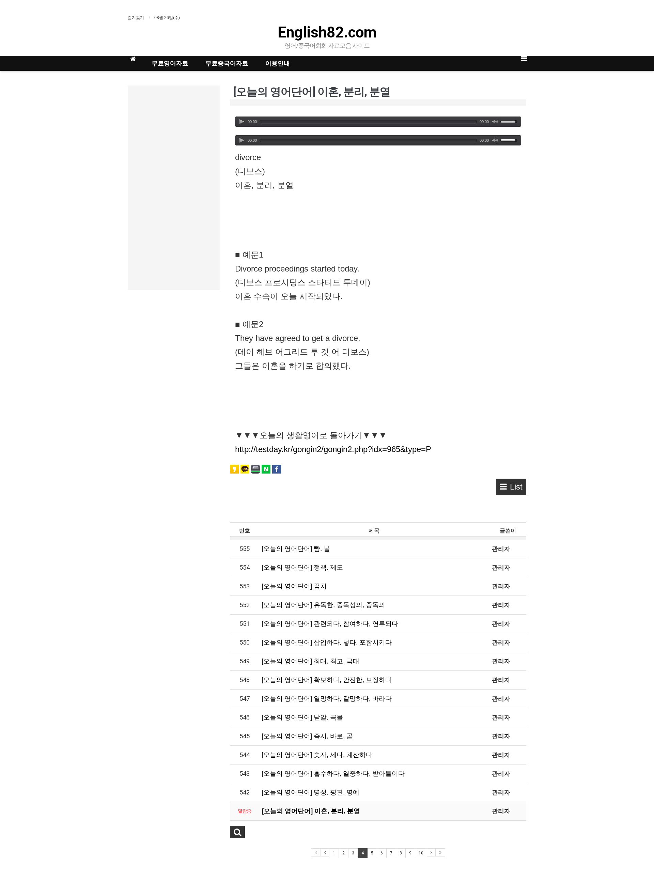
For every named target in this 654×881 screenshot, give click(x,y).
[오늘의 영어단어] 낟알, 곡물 (302, 717)
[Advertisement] (174, 188)
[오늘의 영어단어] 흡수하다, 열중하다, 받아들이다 (333, 773)
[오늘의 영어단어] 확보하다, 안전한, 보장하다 (327, 679)
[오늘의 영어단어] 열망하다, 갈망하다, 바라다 (327, 698)
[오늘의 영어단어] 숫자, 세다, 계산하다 (317, 754)
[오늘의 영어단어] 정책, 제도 (302, 567)
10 (421, 853)
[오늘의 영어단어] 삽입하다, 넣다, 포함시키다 (327, 642)
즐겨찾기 (136, 17)
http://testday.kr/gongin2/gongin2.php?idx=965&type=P (333, 449)
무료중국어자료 (226, 63)
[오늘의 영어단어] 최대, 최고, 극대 (310, 661)
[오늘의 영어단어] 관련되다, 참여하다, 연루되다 (330, 623)
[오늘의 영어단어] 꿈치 (294, 586)
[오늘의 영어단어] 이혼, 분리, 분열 (311, 811)
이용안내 (277, 63)
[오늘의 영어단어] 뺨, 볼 (296, 548)
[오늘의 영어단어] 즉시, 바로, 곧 (307, 736)
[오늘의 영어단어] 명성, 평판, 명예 (310, 792)
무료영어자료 (170, 63)
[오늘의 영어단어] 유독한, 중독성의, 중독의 (323, 604)
